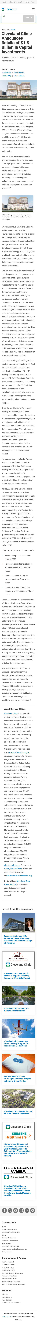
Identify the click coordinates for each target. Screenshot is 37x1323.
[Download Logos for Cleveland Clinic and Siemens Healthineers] (18, 1131)
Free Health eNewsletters (10, 1246)
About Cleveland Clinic (9, 1229)
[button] (33, 9)
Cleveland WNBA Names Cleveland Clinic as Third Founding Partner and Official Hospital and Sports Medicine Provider (17, 1190)
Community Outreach (9, 1238)
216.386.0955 (19, 76)
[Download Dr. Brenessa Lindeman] (18, 922)
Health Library (6, 1243)
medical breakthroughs (19, 752)
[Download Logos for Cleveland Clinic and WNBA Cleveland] (18, 1173)
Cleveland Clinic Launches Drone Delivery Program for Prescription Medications (16, 1043)
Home (4, 1227)
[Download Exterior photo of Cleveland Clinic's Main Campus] (18, 995)
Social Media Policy (8, 1270)
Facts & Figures (7, 1297)
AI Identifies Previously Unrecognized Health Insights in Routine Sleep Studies (17, 1078)
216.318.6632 (19, 73)
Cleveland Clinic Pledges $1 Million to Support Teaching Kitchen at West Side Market (17, 975)
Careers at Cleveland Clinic (11, 1232)
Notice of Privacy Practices (11, 1281)
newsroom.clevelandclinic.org (19, 876)
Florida (27, 2)
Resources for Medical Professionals (14, 1249)
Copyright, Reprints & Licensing (12, 1273)
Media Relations (7, 1252)
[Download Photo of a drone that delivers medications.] (18, 1028)
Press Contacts (7, 1300)
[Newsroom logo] (12, 9)
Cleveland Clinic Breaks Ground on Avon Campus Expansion (18, 1112)
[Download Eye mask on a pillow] (18, 1063)
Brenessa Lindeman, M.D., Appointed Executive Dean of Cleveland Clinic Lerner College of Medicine (18, 939)
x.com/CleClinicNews (13, 868)
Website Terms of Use (9, 1276)
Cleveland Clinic (10, 713)
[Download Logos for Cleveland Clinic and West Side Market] (18, 960)
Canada (20, 2)
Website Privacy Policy (9, 1279)
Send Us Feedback (8, 1262)
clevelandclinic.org (12, 865)
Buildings (5, 1294)
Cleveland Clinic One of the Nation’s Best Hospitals (16, 1009)
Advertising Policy (8, 1267)
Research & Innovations (10, 1241)
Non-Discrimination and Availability (13, 1284)
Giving (4, 1235)
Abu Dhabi (12, 2)
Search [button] (29, 17)
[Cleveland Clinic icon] (3, 9)
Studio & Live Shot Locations (11, 1303)
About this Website (8, 1265)
